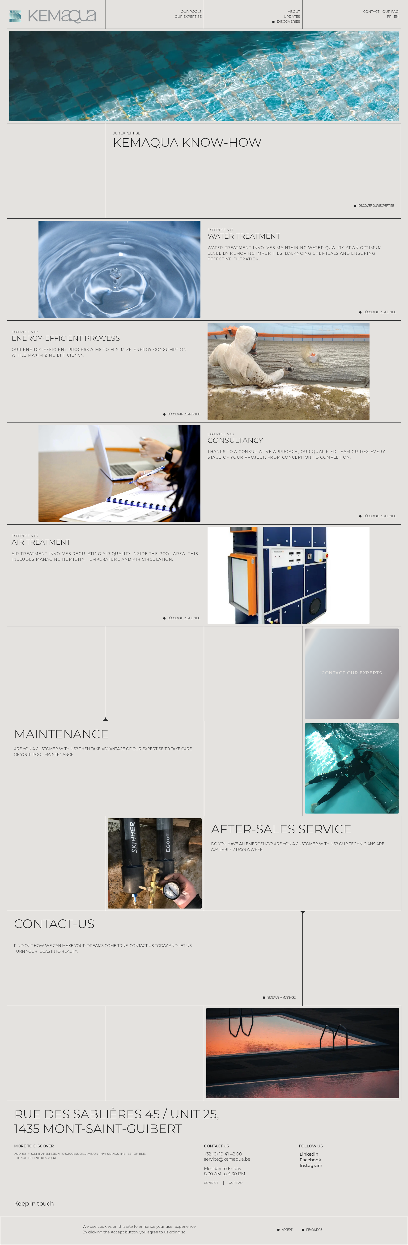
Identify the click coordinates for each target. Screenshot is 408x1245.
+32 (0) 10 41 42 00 (223, 1154)
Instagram (311, 1166)
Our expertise (188, 17)
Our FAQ (390, 12)
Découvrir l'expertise (380, 312)
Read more (314, 1230)
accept (287, 1230)
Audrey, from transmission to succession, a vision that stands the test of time (80, 1154)
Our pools (191, 12)
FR (389, 17)
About (294, 12)
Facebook (310, 1160)
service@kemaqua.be (227, 1159)
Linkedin (309, 1154)
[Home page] (56, 16)
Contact (371, 12)
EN (396, 17)
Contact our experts (352, 673)
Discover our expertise (376, 206)
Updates (292, 17)
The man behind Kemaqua (35, 1158)
